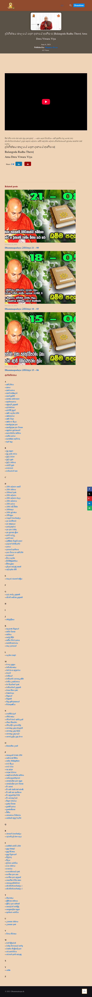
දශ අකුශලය (10, 523)
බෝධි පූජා (10, 465)
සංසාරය (9, 868)
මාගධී (8, 673)
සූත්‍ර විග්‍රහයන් (11, 854)
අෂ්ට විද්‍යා (10, 418)
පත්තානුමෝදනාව (13, 778)
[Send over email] (89, 508)
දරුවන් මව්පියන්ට (13, 543)
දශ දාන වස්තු (11, 529)
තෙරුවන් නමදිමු (12, 906)
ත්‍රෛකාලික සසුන (13, 909)
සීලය (8, 860)
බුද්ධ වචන (10, 456)
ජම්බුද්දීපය (10, 619)
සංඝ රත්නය (10, 865)
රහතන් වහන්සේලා (13, 833)
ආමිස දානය (10, 436)
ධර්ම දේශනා (11, 495)
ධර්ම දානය (10, 503)
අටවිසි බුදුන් (11, 410)
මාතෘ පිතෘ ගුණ (12, 690)
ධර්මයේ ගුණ (11, 492)
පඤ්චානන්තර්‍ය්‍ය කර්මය (15, 775)
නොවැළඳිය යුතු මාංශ (14, 736)
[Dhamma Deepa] (11, 5)
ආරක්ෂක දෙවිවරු (13, 438)
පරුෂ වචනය (11, 772)
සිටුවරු (9, 857)
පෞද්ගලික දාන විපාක (14, 783)
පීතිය (8, 812)
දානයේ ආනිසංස (12, 549)
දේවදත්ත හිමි (11, 569)
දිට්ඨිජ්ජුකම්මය (11, 560)
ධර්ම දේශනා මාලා (13, 498)
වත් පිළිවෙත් (11, 943)
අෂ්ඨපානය (10, 416)
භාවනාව (10, 468)
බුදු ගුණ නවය (11, 453)
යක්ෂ (8, 970)
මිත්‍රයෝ (9, 695)
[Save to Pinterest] (89, 498)
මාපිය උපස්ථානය (13, 681)
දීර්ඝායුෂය (10, 563)
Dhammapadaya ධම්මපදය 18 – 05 (22, 308)
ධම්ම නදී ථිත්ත (12, 506)
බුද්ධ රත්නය (11, 462)
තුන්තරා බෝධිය (12, 912)
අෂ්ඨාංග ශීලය (11, 421)
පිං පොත (9, 786)
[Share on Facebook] (89, 489)
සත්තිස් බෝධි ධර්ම (13, 845)
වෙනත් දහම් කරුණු (14, 954)
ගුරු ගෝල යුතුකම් (13, 594)
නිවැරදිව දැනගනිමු (13, 725)
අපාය (8, 387)
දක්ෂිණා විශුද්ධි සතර (14, 541)
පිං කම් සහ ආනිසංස (13, 792)
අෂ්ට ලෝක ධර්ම (12, 413)
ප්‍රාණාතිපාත (10, 809)
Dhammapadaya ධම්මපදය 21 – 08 (22, 247)
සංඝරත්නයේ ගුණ (13, 871)
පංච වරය (9, 766)
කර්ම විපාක (10, 631)
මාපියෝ (9, 675)
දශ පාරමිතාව (11, 521)
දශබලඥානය (11, 526)
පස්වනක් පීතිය (12, 758)
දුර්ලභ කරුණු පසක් (13, 566)
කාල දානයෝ (11, 645)
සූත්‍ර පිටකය (10, 851)
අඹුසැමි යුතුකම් (12, 404)
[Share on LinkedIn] (89, 503)
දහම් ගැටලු (10, 535)
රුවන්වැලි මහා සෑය (14, 836)
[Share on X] (89, 493)
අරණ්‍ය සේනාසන (13, 398)
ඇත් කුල (9, 441)
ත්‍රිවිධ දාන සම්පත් (13, 903)
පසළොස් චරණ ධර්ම (14, 755)
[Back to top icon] (84, 991)
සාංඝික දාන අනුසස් (13, 877)
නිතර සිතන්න (11, 722)
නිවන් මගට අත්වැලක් (14, 719)
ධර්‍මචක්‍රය (9, 515)
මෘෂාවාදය (10, 693)
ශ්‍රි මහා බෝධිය (12, 863)
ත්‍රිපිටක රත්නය (12, 900)
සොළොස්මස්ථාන (13, 883)
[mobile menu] (62, 5)
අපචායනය (10, 390)
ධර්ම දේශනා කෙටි (13, 486)
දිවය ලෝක (10, 558)
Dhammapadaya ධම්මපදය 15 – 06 (22, 370)
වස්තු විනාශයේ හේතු (14, 945)
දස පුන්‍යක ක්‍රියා (12, 532)
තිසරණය (9, 898)
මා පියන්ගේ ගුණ (12, 684)
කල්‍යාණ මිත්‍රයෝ (12, 628)
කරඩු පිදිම (10, 637)
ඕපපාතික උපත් (12, 745)
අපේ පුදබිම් (10, 396)
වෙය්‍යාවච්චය (11, 951)
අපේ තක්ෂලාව (12, 393)
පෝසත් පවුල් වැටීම (13, 818)
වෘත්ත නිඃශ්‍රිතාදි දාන (13, 948)
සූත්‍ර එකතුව (10, 848)
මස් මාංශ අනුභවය (13, 670)
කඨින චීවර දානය (13, 640)
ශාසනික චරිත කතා (13, 880)
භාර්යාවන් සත (11, 471)
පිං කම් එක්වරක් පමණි (14, 789)
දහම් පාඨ (9, 538)
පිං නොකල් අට (12, 798)
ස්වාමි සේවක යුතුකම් (14, 597)
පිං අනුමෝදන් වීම (13, 795)
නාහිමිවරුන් (11, 713)
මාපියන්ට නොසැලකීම (15, 678)
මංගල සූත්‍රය (10, 664)
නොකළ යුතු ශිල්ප (13, 730)
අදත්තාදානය (11, 401)
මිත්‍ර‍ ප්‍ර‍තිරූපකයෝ (13, 701)
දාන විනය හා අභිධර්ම (14, 552)
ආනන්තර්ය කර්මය (13, 433)
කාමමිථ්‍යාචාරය (12, 643)
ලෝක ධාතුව (11, 655)
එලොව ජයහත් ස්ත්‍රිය (14, 578)
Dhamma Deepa (51, 47)
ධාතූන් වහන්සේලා (13, 518)
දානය (8, 546)
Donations (79, 5)
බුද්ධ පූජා (9, 459)
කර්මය (9, 634)
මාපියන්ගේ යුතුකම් (13, 687)
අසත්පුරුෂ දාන (12, 424)
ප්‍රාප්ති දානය (11, 806)
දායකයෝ (10, 555)
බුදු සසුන (9, 451)
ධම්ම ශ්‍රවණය (11, 512)
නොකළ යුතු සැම (13, 733)
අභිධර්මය (10, 384)
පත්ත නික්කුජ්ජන (13, 760)
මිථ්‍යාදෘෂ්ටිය (10, 704)
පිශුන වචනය (11, 800)
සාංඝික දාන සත (12, 874)
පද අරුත (9, 769)
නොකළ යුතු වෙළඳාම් (14, 728)
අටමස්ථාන (10, 407)
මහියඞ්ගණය (11, 667)
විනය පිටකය (11, 933)
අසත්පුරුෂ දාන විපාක (14, 427)
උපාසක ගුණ (11, 924)
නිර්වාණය (10, 716)
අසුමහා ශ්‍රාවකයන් (13, 430)
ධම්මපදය (10, 509)
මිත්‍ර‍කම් (9, 698)
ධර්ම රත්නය (11, 489)
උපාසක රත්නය (12, 921)
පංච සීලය (10, 763)
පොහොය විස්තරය (13, 815)
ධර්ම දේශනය (11, 501)
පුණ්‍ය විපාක (10, 803)
